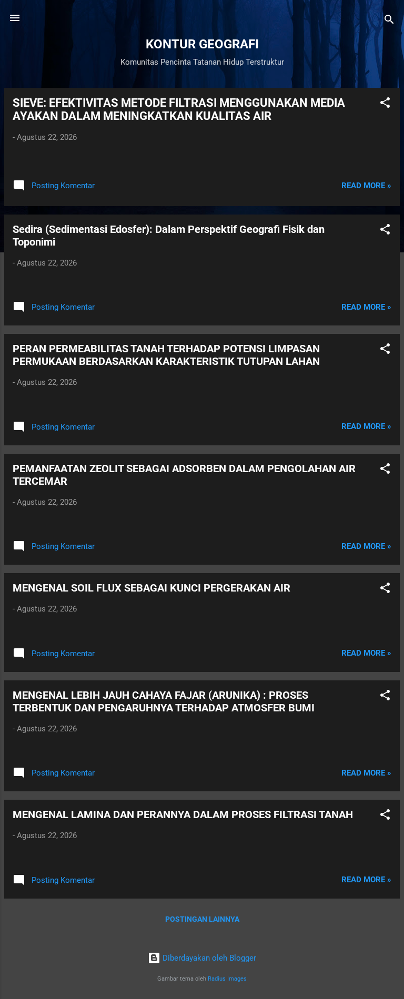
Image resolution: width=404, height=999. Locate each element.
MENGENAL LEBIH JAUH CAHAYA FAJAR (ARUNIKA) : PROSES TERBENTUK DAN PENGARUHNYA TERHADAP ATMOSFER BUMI (164, 701)
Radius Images (227, 978)
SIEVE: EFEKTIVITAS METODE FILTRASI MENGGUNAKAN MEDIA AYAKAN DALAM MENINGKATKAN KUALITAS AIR (179, 109)
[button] (385, 104)
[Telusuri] (389, 21)
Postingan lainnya (202, 919)
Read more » (366, 185)
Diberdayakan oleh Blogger (208, 958)
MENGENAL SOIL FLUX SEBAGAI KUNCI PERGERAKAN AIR (151, 588)
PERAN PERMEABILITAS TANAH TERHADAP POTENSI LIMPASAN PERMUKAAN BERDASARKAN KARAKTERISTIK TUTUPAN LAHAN (166, 355)
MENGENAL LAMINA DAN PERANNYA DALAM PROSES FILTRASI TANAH (183, 814)
